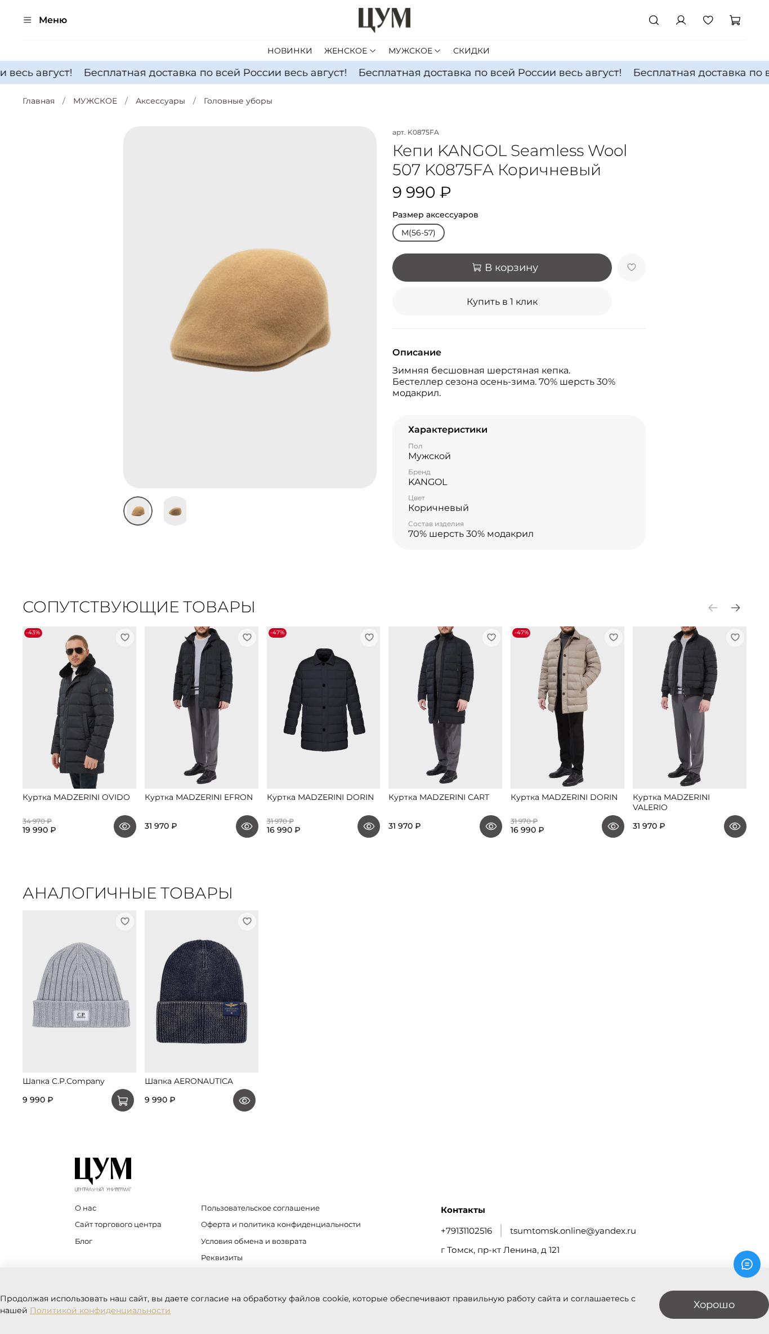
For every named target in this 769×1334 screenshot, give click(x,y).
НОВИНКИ (289, 51)
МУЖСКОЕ (410, 51)
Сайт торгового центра (118, 1224)
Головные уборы (238, 101)
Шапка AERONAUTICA (189, 1082)
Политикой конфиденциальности (100, 1310)
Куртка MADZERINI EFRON (199, 798)
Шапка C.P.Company (64, 1082)
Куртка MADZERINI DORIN (320, 798)
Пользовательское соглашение (260, 1208)
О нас (85, 1208)
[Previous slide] (139, 307)
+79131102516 (466, 1230)
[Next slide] (361, 307)
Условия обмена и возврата (254, 1241)
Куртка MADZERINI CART (438, 798)
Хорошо (714, 1304)
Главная (39, 101)
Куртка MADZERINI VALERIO (671, 803)
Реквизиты (222, 1257)
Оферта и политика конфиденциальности (281, 1224)
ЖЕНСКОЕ (345, 51)
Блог (83, 1241)
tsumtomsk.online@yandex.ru (573, 1230)
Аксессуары (160, 101)
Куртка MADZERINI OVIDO (76, 798)
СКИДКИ (471, 51)
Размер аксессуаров (435, 215)
